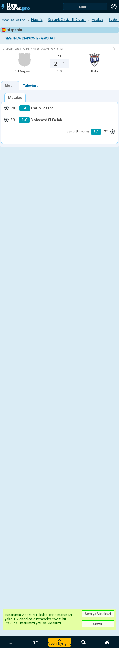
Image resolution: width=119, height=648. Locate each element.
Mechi (10, 85)
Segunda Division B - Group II (30, 38)
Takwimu (30, 85)
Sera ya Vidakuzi (98, 614)
